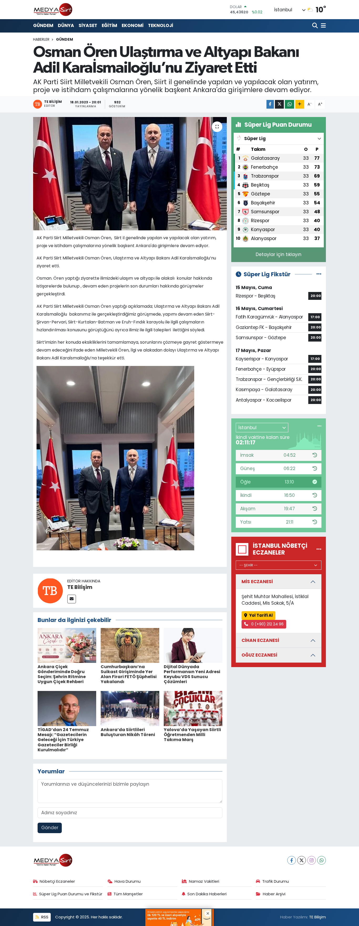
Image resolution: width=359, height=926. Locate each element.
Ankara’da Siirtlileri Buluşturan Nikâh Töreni (128, 732)
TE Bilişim (80, 587)
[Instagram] (311, 860)
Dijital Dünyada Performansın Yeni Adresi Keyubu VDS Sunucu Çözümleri (192, 674)
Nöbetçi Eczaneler (57, 881)
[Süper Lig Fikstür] (318, 274)
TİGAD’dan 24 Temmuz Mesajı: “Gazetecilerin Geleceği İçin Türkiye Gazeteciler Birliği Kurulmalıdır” (63, 740)
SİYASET (88, 25)
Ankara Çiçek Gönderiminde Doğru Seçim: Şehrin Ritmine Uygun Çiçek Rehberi (62, 674)
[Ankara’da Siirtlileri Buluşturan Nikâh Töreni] (130, 708)
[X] (301, 860)
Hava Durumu (128, 881)
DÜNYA (66, 25)
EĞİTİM (109, 25)
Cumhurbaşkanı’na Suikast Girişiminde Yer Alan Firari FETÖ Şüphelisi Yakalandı (129, 674)
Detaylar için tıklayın (278, 254)
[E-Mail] (71, 599)
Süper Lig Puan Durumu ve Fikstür (70, 894)
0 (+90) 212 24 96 (267, 624)
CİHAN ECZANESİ (260, 640)
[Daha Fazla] (299, 104)
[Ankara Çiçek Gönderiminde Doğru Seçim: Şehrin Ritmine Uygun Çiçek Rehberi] (67, 645)
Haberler (41, 39)
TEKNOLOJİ (160, 25)
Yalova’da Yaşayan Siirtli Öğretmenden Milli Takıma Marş (192, 735)
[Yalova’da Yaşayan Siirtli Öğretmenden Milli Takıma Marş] (193, 708)
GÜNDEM (43, 25)
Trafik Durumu (275, 881)
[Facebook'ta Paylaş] (270, 104)
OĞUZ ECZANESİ (259, 655)
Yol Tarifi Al (261, 615)
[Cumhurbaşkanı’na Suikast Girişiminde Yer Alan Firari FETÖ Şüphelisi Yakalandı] (130, 645)
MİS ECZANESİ (257, 581)
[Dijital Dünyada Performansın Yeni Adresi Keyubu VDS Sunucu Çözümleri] (193, 645)
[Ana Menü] (322, 25)
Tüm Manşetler (128, 894)
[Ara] (315, 25)
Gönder (49, 827)
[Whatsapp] (321, 860)
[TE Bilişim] (50, 590)
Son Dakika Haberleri (207, 894)
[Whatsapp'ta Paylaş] (289, 104)
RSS (44, 917)
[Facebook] (291, 860)
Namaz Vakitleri (204, 881)
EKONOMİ (132, 25)
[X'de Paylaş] (279, 104)
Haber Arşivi (274, 894)
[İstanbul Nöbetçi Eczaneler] (318, 549)
